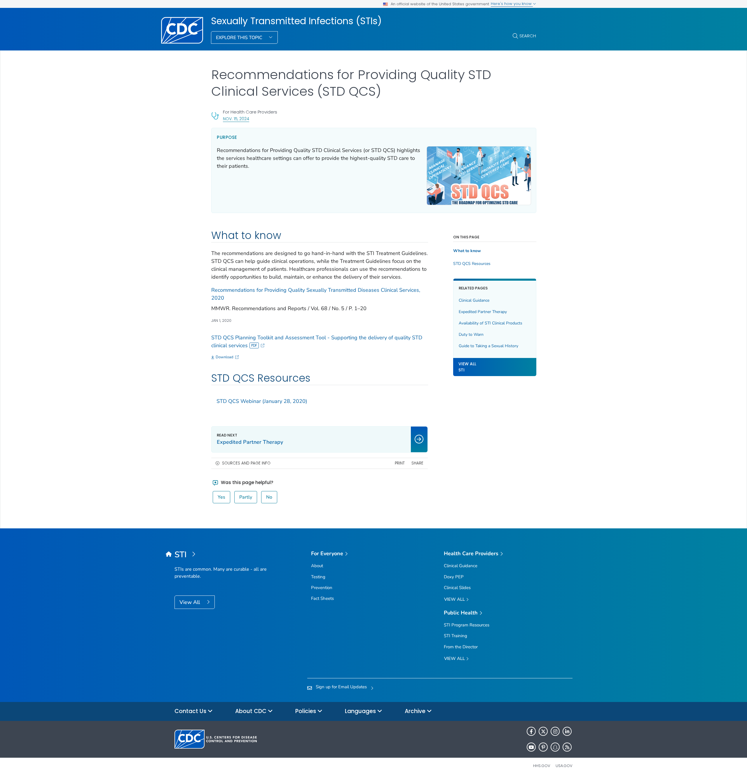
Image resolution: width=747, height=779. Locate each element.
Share (417, 463)
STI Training (455, 636)
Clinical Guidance (474, 300)
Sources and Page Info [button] (246, 463)
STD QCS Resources (472, 263)
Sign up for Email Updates (341, 687)
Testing (318, 577)
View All (190, 602)
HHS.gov (541, 765)
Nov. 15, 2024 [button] (236, 119)
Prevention (321, 588)
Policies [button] (306, 711)
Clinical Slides (457, 588)
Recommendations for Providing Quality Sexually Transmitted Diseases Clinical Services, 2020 (315, 294)
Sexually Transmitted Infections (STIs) (296, 21)
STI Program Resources (466, 625)
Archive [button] (416, 711)
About (317, 566)
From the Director (461, 647)
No (269, 497)
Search (527, 36)
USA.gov (564, 765)
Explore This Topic (239, 37)
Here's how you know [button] (512, 3)
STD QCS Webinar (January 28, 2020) (262, 401)
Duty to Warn (471, 334)
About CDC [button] (251, 711)
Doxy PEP (454, 577)
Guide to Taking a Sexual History (488, 346)
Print (400, 463)
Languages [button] (361, 711)
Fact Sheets (322, 598)
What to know (467, 251)
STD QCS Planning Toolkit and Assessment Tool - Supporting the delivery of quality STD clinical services (316, 341)
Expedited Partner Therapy (483, 312)
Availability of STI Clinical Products (490, 323)
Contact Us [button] (191, 711)
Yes (221, 497)
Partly (245, 497)
